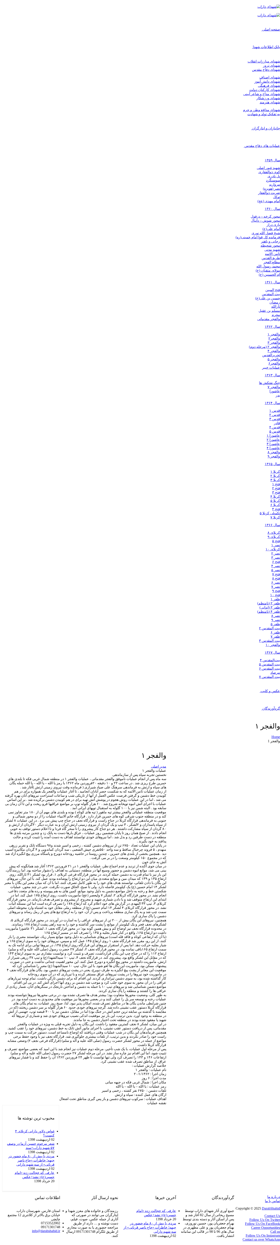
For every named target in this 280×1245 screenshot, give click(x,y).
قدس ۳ (274, 419)
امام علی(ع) (271, 229)
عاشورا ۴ (273, 448)
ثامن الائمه (272, 254)
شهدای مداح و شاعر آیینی (261, 94)
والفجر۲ (274, 338)
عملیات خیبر (271, 367)
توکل (276, 197)
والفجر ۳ (274, 342)
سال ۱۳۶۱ (272, 282)
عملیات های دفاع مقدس (262, 146)
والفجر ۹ (274, 456)
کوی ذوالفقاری (269, 172)
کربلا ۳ (275, 480)
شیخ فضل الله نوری (266, 233)
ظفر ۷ (275, 636)
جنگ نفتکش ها (269, 383)
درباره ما (273, 1197)
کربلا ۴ (275, 496)
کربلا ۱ (275, 471)
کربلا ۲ (275, 476)
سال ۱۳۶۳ (272, 375)
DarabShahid (271, 1208)
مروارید (274, 184)
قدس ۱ (274, 410)
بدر (278, 395)
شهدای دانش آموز (267, 81)
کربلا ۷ (275, 517)
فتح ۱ (276, 484)
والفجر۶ (274, 363)
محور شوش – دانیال (265, 220)
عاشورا (275, 391)
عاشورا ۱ (273, 435)
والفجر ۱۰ (273, 645)
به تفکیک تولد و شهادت (263, 114)
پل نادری (274, 176)
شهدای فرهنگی (269, 85)
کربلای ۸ (274, 532)
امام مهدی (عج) (268, 201)
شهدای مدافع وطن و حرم (261, 110)
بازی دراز (273, 225)
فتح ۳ (276, 492)
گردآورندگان (271, 708)
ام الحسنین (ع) (269, 274)
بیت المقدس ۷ (269, 677)
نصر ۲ (275, 553)
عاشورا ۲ (273, 440)
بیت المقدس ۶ (269, 668)
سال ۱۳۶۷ (272, 652)
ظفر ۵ (275, 624)
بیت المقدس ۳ (269, 641)
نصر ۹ (275, 620)
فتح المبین (272, 290)
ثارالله (275, 306)
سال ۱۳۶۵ (272, 464)
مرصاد (275, 672)
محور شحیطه (270, 245)
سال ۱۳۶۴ (272, 403)
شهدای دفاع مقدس (266, 70)
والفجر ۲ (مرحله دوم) (264, 347)
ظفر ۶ (275, 632)
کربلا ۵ (275, 501)
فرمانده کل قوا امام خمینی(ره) (258, 237)
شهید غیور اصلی (268, 168)
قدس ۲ (274, 415)
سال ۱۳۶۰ (272, 209)
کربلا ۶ (275, 505)
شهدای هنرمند (270, 102)
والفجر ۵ (274, 359)
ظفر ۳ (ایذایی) (269, 607)
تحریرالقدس (271, 355)
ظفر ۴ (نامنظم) (268, 611)
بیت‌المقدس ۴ (270, 660)
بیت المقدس (271, 294)
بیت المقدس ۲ (269, 628)
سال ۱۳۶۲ (272, 326)
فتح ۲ (276, 488)
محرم (276, 315)
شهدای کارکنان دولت (264, 90)
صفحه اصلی (271, 29)
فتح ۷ (276, 574)
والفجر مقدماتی (268, 319)
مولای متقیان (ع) (268, 270)
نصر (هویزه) (271, 188)
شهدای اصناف (269, 77)
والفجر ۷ (274, 387)
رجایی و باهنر (270, 241)
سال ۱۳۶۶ (272, 525)
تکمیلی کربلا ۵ (270, 513)
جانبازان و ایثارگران (266, 128)
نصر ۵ (275, 570)
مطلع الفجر (271, 262)
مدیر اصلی (158, 766)
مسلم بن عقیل (269, 311)
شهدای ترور (271, 65)
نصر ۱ (275, 545)
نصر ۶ (275, 582)
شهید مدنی (272, 249)
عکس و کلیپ (270, 691)
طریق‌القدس (271, 258)
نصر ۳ (275, 557)
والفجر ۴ (274, 351)
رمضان (275, 302)
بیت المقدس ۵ (269, 664)
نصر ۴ (275, 566)
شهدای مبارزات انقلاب (264, 61)
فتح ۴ (276, 509)
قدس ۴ (274, 427)
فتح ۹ (276, 591)
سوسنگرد (273, 180)
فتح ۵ (276, 541)
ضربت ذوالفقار (269, 193)
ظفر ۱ (275, 599)
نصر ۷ (275, 586)
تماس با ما (272, 1201)
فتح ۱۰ (275, 595)
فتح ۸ (276, 578)
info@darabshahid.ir (46, 1231)
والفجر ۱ (274, 334)
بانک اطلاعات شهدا (266, 47)
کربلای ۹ (274, 537)
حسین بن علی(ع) (267, 298)
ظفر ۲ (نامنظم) (268, 603)
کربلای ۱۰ (273, 549)
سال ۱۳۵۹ (272, 160)
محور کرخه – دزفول (265, 216)
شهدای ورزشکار (268, 98)
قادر (277, 423)
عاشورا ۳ (273, 444)
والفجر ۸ (274, 452)
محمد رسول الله (268, 266)
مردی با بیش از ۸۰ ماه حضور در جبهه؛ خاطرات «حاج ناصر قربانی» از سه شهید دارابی (31, 1160)
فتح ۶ (276, 562)
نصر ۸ (275, 616)
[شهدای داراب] (268, 6)
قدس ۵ (274, 431)
